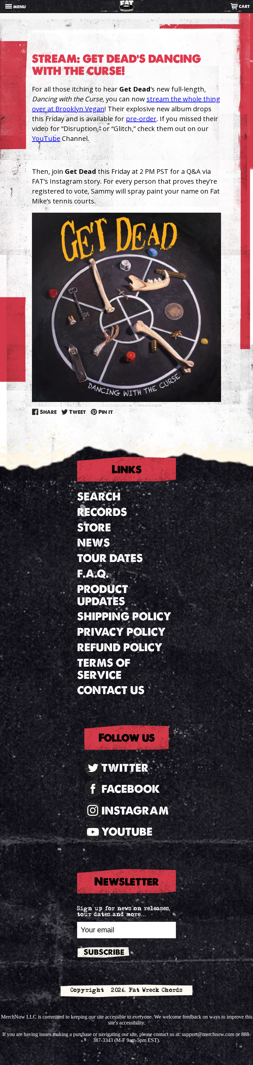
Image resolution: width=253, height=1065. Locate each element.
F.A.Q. (93, 573)
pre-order (141, 118)
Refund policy (119, 647)
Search (99, 496)
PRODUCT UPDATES (102, 595)
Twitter (125, 768)
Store (94, 527)
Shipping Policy (124, 616)
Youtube (127, 832)
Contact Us (111, 690)
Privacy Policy (121, 632)
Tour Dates (110, 558)
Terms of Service (103, 669)
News (93, 542)
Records (102, 512)
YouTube (46, 138)
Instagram (135, 810)
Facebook (130, 789)
